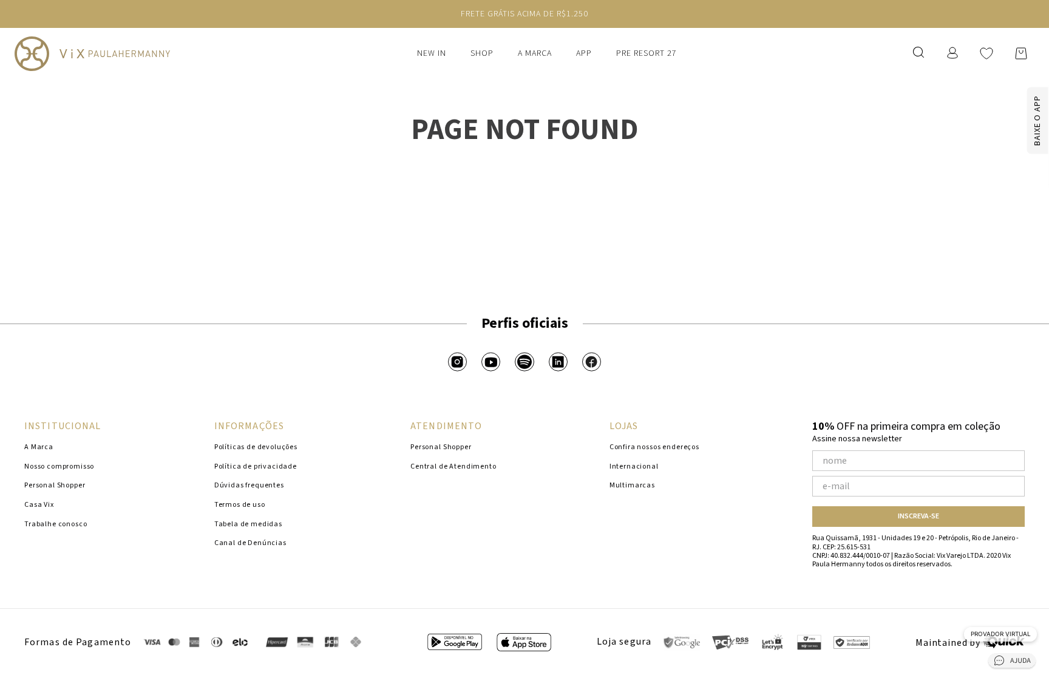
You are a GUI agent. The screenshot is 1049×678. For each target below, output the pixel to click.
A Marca (535, 53)
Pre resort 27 (646, 53)
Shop (482, 53)
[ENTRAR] (954, 53)
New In (431, 53)
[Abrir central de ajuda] (1012, 662)
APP (584, 53)
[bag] (1021, 53)
